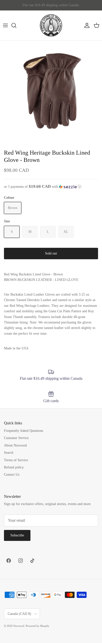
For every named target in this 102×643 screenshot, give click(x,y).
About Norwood (15, 445)
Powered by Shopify (37, 625)
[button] (51, 186)
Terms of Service (16, 460)
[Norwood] (51, 25)
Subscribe (17, 535)
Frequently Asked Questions (23, 431)
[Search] (16, 25)
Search (8, 452)
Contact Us (11, 474)
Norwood (18, 625)
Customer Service (16, 438)
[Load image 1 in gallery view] (51, 92)
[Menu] (5, 25)
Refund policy (14, 467)
